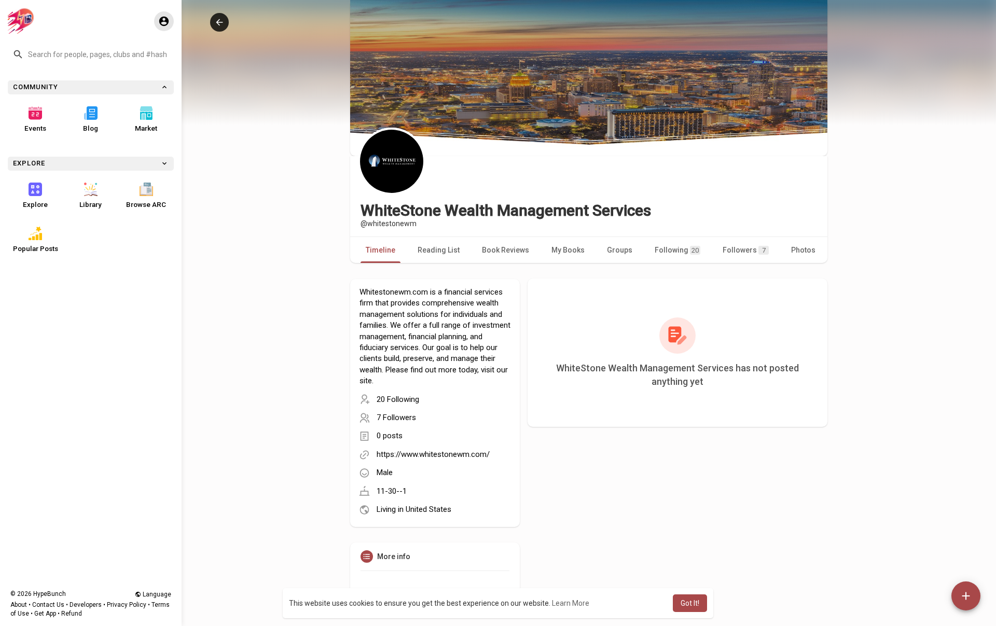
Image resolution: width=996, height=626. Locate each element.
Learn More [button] (570, 603)
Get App (45, 613)
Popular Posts (35, 248)
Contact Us (48, 604)
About (18, 604)
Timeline (380, 250)
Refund (71, 613)
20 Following (398, 399)
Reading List (439, 250)
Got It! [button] (690, 603)
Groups (619, 250)
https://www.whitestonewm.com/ (433, 454)
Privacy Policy (126, 604)
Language (156, 594)
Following (677, 250)
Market (146, 128)
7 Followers (396, 417)
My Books (568, 250)
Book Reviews (505, 250)
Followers (744, 250)
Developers (86, 604)
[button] (91, 54)
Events (35, 128)
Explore (35, 204)
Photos (803, 250)
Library (90, 204)
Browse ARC (146, 204)
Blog (90, 128)
